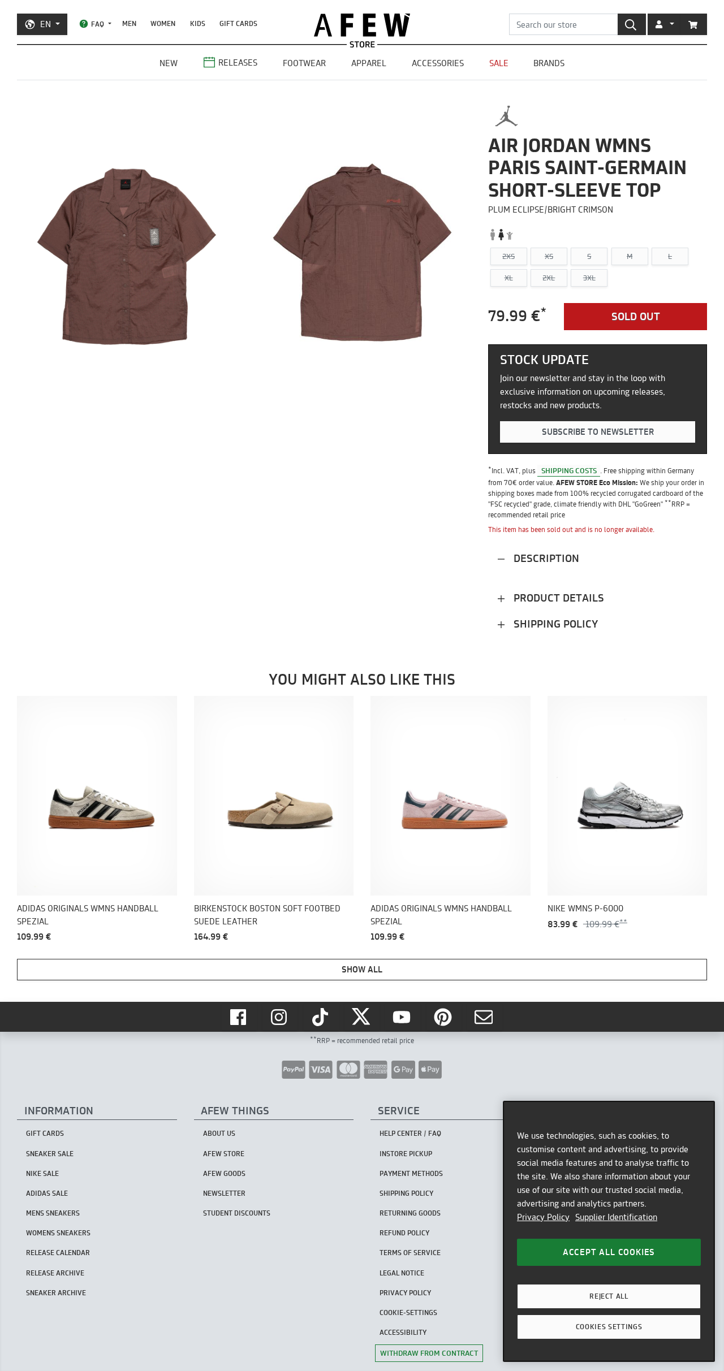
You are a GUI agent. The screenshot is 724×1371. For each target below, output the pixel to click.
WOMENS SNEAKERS (58, 1233)
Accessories (438, 63)
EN (45, 24)
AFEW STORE (362, 25)
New (169, 63)
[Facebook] (239, 1017)
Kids (197, 23)
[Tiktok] (321, 1017)
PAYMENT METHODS (411, 1173)
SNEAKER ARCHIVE (56, 1292)
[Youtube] (402, 1017)
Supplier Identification (616, 1217)
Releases (237, 62)
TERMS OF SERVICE (410, 1252)
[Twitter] (362, 1017)
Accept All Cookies (609, 1252)
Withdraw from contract (429, 1352)
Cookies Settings (609, 1326)
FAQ (97, 24)
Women (162, 23)
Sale (498, 63)
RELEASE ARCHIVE (55, 1273)
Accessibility (403, 1332)
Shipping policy (554, 623)
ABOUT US (219, 1133)
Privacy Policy (543, 1217)
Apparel (368, 63)
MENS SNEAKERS (53, 1213)
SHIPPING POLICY (406, 1193)
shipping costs (569, 470)
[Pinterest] (444, 1017)
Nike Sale (42, 1173)
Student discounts (236, 1213)
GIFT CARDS (238, 23)
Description (545, 558)
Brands (548, 63)
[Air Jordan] (506, 116)
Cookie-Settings (408, 1312)
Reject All (608, 1296)
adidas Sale (47, 1193)
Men (129, 23)
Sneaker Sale (50, 1153)
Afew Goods (224, 1173)
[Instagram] (280, 1017)
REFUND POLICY (404, 1233)
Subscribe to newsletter (598, 431)
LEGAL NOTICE (402, 1273)
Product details (557, 597)
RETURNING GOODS (410, 1213)
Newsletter (224, 1193)
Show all (362, 969)
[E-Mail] (484, 1017)
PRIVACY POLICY (405, 1292)
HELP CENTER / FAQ (410, 1133)
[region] (609, 1231)
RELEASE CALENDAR (58, 1252)
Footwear (304, 63)
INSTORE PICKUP (406, 1153)
